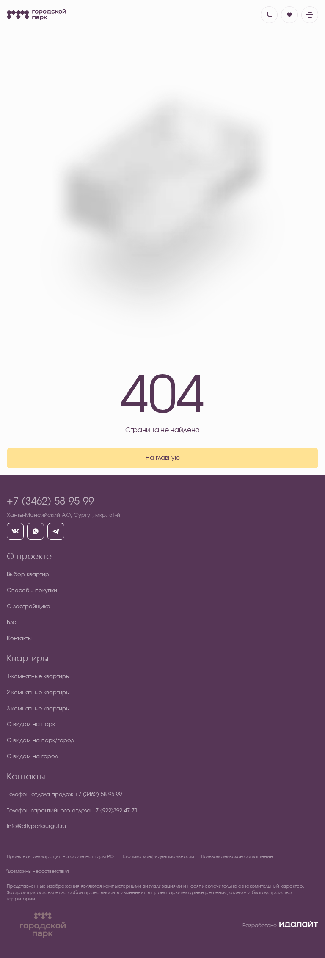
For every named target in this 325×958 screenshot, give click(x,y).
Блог (13, 622)
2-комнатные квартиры (38, 693)
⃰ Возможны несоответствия (38, 871)
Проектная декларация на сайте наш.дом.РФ (60, 856)
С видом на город (32, 756)
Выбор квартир (28, 574)
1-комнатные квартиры (38, 676)
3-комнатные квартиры (38, 709)
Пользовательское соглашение (237, 856)
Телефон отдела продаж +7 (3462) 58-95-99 (64, 795)
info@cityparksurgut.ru (36, 826)
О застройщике (28, 607)
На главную (163, 458)
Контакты (19, 638)
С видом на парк (31, 724)
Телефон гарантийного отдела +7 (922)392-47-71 (72, 811)
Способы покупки (32, 591)
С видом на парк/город (40, 740)
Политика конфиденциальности (157, 856)
